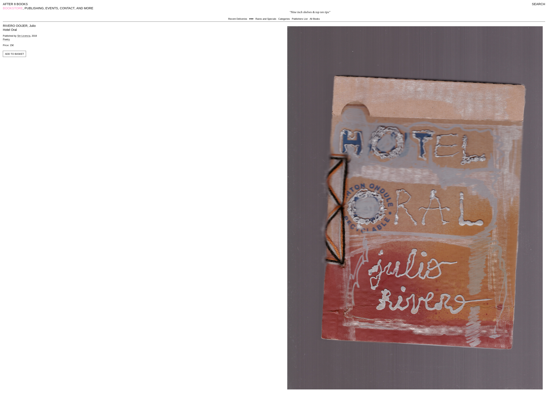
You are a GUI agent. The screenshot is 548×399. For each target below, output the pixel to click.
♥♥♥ (251, 19)
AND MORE (84, 8)
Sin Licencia (23, 36)
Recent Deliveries (237, 19)
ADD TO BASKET (14, 54)
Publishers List (300, 19)
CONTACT (67, 8)
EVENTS (51, 8)
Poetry (6, 39)
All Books (315, 19)
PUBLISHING (34, 8)
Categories (284, 19)
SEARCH (538, 4)
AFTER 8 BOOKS (15, 4)
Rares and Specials (265, 19)
